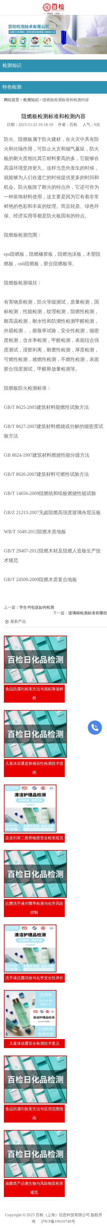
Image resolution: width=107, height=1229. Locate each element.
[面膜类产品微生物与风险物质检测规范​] (34, 1154)
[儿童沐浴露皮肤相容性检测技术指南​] (34, 734)
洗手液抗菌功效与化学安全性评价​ (34, 978)
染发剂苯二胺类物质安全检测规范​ (34, 838)
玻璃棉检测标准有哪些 (87, 613)
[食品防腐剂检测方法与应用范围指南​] (34, 1079)
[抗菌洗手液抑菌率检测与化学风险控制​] (34, 874)
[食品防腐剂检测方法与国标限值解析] (34, 659)
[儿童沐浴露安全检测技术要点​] (34, 1014)
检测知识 (31, 100)
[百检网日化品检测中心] (53, 8)
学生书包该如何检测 (36, 607)
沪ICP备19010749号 (58, 1221)
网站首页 (11, 100)
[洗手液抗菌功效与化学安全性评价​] (34, 948)
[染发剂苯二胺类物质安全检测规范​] (34, 808)
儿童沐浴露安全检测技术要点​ (34, 1043)
